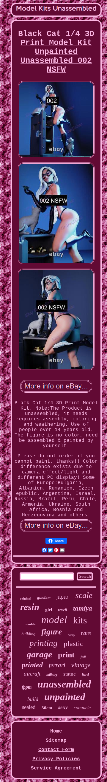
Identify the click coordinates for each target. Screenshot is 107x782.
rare (86, 633)
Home (56, 731)
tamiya (82, 608)
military (51, 675)
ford (85, 674)
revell (62, 610)
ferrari (57, 665)
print (66, 655)
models (30, 624)
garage (39, 654)
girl (48, 609)
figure (51, 631)
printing (43, 643)
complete (82, 707)
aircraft (32, 673)
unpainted (64, 696)
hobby (71, 635)
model (54, 619)
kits (80, 620)
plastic (73, 643)
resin (29, 607)
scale (83, 595)
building (28, 634)
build (32, 699)
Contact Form (56, 749)
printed (32, 665)
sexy (63, 707)
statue (69, 674)
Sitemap (56, 740)
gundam (44, 597)
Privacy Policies (56, 759)
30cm (47, 707)
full (83, 657)
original (25, 598)
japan (63, 597)
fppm (27, 687)
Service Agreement (56, 768)
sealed (29, 707)
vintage (81, 665)
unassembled (64, 684)
